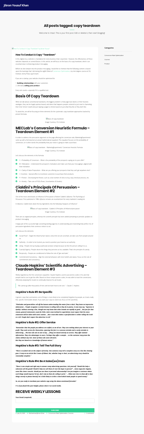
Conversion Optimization (61, 71)
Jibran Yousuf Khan (16, 5)
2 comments (90, 413)
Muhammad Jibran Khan (36, 413)
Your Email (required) (24, 397)
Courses (70, 413)
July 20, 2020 (21, 413)
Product (106, 64)
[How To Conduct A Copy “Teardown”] (32, 52)
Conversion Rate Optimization (57, 413)
